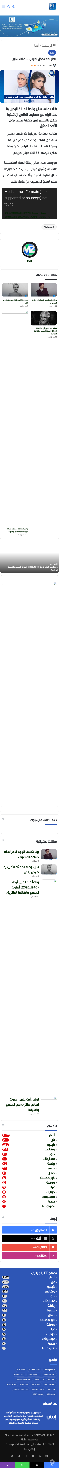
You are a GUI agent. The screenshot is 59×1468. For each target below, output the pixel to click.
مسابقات (49, 1158)
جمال (51, 1173)
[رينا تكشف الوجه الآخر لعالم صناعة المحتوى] (44, 290)
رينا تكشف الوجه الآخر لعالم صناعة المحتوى (44, 301)
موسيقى (48, 1196)
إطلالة (36, 1384)
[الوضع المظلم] (13, 7)
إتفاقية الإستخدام (42, 1444)
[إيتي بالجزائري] (52, 6)
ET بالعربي (34, 1374)
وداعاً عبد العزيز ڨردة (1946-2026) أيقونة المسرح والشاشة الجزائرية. (45, 331)
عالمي (51, 1394)
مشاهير (49, 1149)
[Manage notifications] (52, 1461)
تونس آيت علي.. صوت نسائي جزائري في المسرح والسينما (17, 530)
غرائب (51, 1187)
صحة (51, 1201)
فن (53, 1140)
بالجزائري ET (38, 1389)
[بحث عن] (8, 7)
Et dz (21, 1369)
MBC (51, 1379)
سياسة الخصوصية (17, 1444)
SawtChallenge (24, 1379)
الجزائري (11, 1384)
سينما (51, 1168)
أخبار (36, 45)
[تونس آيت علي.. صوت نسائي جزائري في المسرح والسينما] (15, 418)
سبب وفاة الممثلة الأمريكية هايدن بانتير (15, 301)
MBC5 (39, 1379)
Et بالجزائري (49, 1374)
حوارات (50, 1192)
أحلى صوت (49, 1384)
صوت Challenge (20, 1389)
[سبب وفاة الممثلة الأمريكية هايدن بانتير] (15, 290)
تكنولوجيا (48, 1206)
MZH (50, 65)
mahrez (19, 1374)
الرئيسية (47, 45)
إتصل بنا (29, 1449)
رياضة (51, 1163)
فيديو (51, 1144)
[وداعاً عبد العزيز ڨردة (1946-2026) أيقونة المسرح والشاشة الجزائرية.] (44, 318)
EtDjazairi (34, 1369)
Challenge (48, 227)
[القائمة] (3, 7)
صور (52, 1154)
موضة (50, 1182)
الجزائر (24, 1384)
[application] (29, 204)
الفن (51, 1389)
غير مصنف (47, 1177)
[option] (29, 557)
